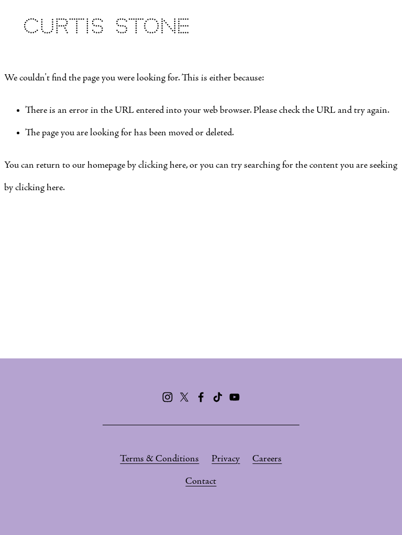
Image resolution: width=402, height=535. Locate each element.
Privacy (225, 459)
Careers (267, 459)
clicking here (162, 165)
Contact (200, 481)
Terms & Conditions (159, 459)
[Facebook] (201, 397)
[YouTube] (234, 397)
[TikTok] (218, 397)
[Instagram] (167, 397)
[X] (184, 397)
